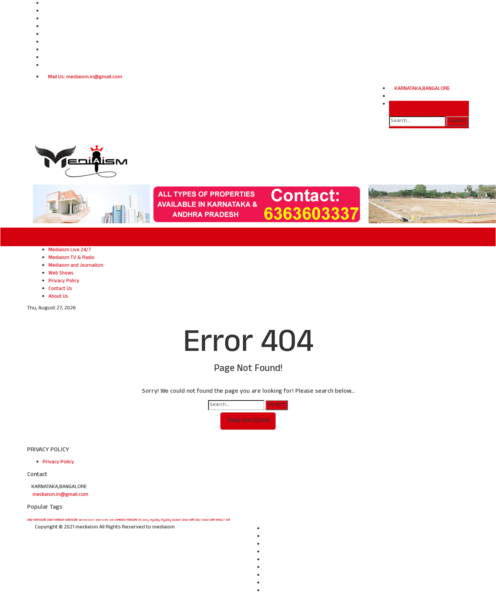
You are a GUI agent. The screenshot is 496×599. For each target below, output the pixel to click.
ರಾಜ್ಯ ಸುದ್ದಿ (118, 236)
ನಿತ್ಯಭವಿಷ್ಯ (155, 520)
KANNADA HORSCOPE (126, 520)
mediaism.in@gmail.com (60, 494)
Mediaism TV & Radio (71, 258)
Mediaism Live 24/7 (69, 250)
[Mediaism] (81, 160)
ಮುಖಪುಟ (54, 236)
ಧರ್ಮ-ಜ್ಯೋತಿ (251, 236)
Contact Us (60, 289)
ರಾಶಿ (228, 520)
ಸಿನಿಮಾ (184, 236)
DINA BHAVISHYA (87, 520)
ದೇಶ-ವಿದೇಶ (152, 236)
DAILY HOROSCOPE (36, 520)
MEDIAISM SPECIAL (402, 236)
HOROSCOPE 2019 (105, 520)
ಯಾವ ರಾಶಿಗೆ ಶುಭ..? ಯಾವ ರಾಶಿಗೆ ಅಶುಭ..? (203, 520)
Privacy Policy (63, 281)
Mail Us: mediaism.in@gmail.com (84, 77)
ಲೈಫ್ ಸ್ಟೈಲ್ (328, 236)
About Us (58, 297)
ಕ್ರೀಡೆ (281, 236)
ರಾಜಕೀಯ (86, 236)
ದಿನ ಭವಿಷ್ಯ (143, 520)
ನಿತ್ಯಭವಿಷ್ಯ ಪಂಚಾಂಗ (171, 520)
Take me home (248, 421)
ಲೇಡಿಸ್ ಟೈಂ (214, 236)
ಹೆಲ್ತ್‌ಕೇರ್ (361, 236)
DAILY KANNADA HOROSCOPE (62, 520)
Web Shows (61, 273)
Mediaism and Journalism (75, 266)
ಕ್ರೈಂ (301, 236)
